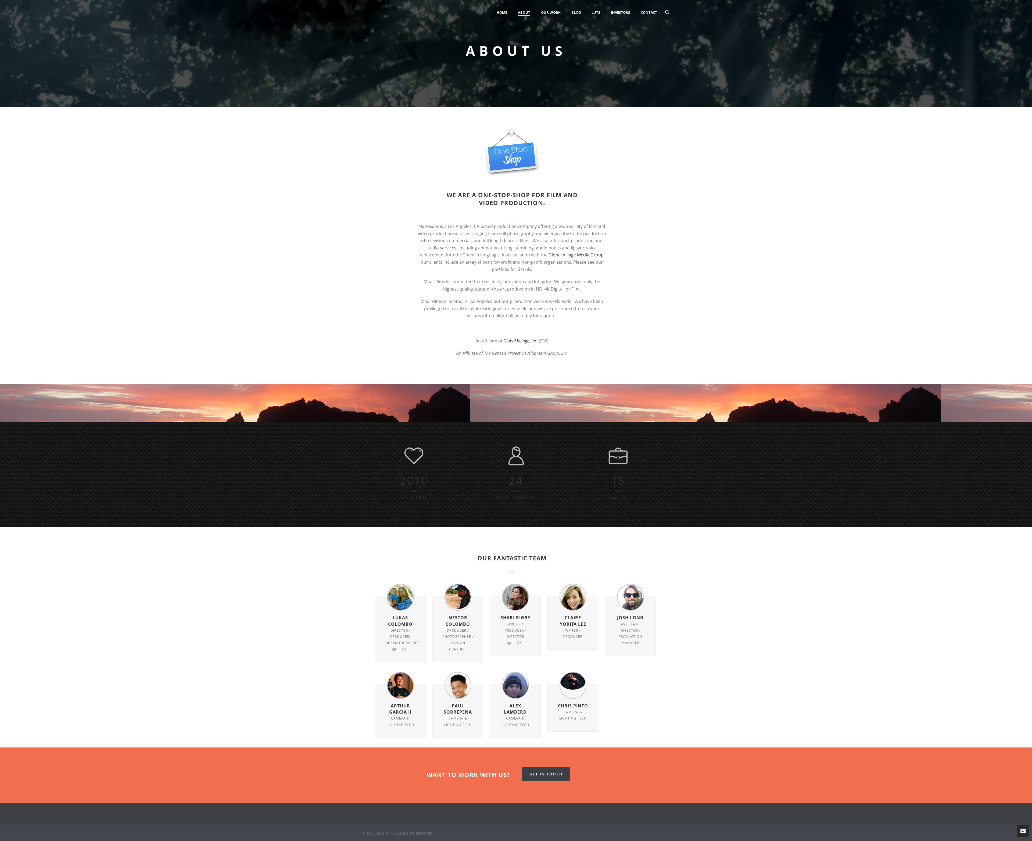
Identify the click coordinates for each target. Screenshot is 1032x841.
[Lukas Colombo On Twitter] (394, 649)
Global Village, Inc (520, 341)
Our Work (551, 12)
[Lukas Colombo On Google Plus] (404, 649)
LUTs (596, 12)
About (524, 12)
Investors (620, 12)
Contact (649, 12)
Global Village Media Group (576, 255)
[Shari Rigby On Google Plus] (519, 642)
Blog (576, 12)
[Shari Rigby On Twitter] (509, 642)
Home (502, 12)
